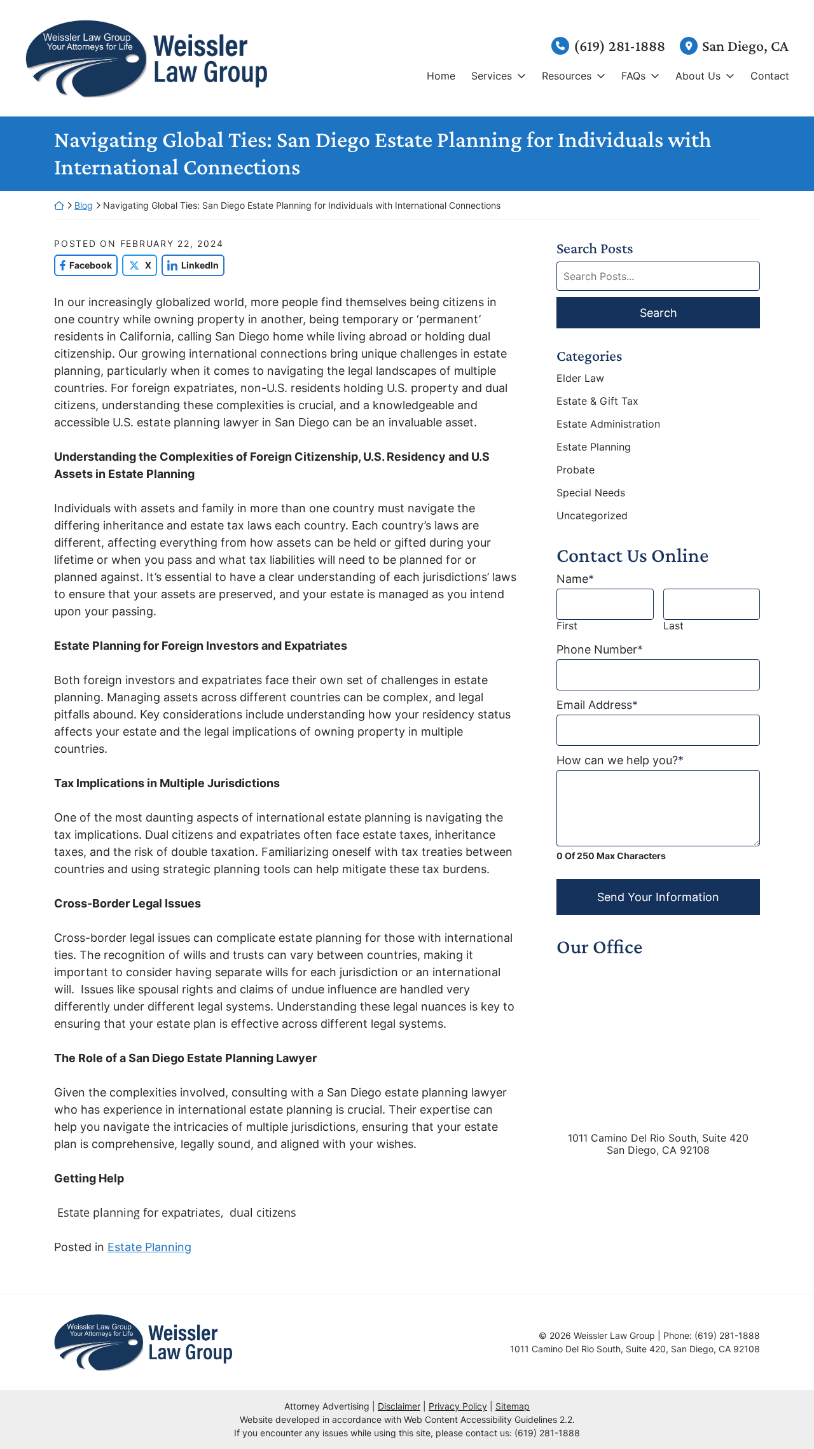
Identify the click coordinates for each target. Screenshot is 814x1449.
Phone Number (599, 649)
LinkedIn (190, 265)
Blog (83, 205)
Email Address (597, 704)
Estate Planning (149, 1247)
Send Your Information (658, 897)
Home (441, 75)
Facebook (83, 265)
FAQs (633, 75)
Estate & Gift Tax (597, 401)
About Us (698, 75)
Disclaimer (399, 1406)
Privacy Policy (458, 1406)
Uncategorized (592, 515)
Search (658, 312)
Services (491, 75)
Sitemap (512, 1406)
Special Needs (590, 492)
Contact (769, 75)
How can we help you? (620, 760)
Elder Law (580, 378)
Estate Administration (608, 423)
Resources (566, 75)
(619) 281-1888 (619, 45)
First (566, 626)
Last (673, 626)
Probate (575, 469)
